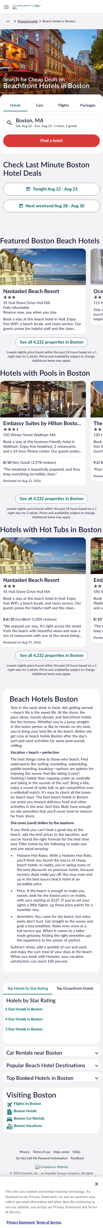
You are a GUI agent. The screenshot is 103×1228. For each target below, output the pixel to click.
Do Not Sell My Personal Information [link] (42, 1158)
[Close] (96, 1184)
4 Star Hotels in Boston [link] (24, 1019)
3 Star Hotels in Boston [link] (24, 1029)
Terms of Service (48, 1222)
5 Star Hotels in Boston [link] (24, 1009)
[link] (51, 1104)
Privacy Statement (21, 1222)
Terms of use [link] (41, 1152)
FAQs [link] (76, 1152)
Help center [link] (61, 1152)
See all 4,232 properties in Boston (51, 342)
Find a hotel (51, 141)
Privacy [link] (25, 1152)
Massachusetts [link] (27, 21)
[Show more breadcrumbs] (8, 21)
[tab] (15, 105)
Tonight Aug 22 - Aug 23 (55, 189)
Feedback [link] (77, 1158)
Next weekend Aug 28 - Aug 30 (55, 206)
